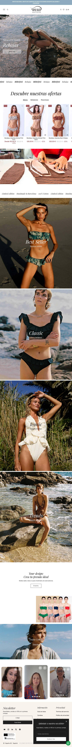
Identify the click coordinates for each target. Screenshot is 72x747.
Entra (36, 172)
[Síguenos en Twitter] (16, 729)
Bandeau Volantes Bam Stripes (58, 138)
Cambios (40, 715)
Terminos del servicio (62, 711)
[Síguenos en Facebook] (19, 729)
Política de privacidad (62, 715)
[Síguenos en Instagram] (8, 729)
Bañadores (34, 100)
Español (15, 743)
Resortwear (45, 100)
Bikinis (25, 100)
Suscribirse (17, 722)
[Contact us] (68, 743)
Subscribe (51, 739)
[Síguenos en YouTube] (4, 729)
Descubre (36, 644)
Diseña (36, 586)
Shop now (12, 51)
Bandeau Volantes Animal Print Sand (36, 138)
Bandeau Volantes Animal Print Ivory (13, 138)
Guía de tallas (41, 711)
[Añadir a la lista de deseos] (22, 106)
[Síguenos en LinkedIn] (12, 729)
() (67, 9)
